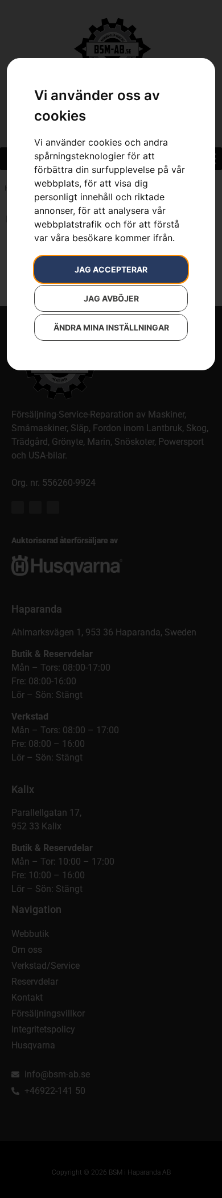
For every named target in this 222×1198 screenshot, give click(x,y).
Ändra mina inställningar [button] (111, 327)
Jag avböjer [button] (111, 298)
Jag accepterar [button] (111, 269)
